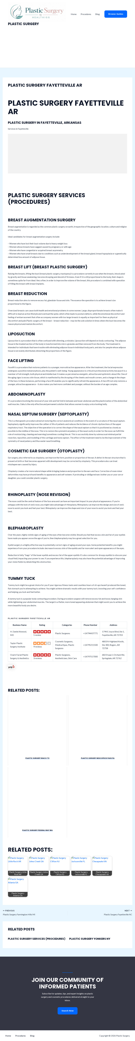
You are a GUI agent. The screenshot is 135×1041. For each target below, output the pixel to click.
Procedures (86, 14)
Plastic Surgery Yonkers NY (89, 939)
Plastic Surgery (23, 24)
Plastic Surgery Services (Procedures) (36, 939)
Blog (97, 14)
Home (73, 14)
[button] (115, 14)
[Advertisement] (67, 47)
